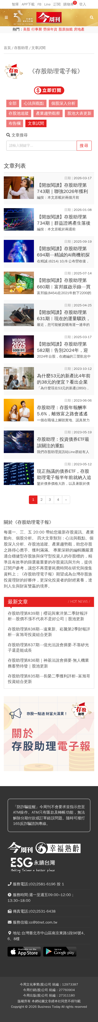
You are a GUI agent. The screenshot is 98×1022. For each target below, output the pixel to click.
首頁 (7, 48)
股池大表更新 (79, 113)
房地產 (79, 29)
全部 (13, 103)
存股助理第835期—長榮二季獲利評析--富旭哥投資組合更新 (49, 679)
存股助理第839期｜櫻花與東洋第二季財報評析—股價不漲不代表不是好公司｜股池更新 (48, 616)
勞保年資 (50, 29)
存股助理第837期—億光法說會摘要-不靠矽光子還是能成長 (48, 647)
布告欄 (15, 123)
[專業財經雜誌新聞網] (49, 17)
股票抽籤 (66, 29)
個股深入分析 (63, 103)
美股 (26, 29)
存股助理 (21, 48)
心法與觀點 (34, 103)
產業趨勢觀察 (48, 113)
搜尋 (84, 145)
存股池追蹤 (19, 113)
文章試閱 (38, 48)
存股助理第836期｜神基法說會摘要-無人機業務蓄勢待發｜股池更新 (48, 663)
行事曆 (36, 29)
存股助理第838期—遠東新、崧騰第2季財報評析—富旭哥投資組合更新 (49, 632)
